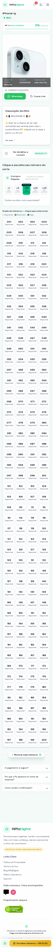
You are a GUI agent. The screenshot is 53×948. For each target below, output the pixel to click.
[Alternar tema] (41, 4)
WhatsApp (17, 96)
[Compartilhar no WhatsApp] (5, 943)
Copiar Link (39, 96)
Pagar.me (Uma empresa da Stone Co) (26, 933)
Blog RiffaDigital (11, 870)
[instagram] (13, 892)
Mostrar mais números (26, 754)
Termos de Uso (11, 866)
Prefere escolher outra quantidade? (22, 200)
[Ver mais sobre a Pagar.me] (14, 909)
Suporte (7, 878)
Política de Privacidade (14, 862)
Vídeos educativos (12, 874)
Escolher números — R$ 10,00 (32, 943)
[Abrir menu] (48, 5)
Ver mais (9, 140)
